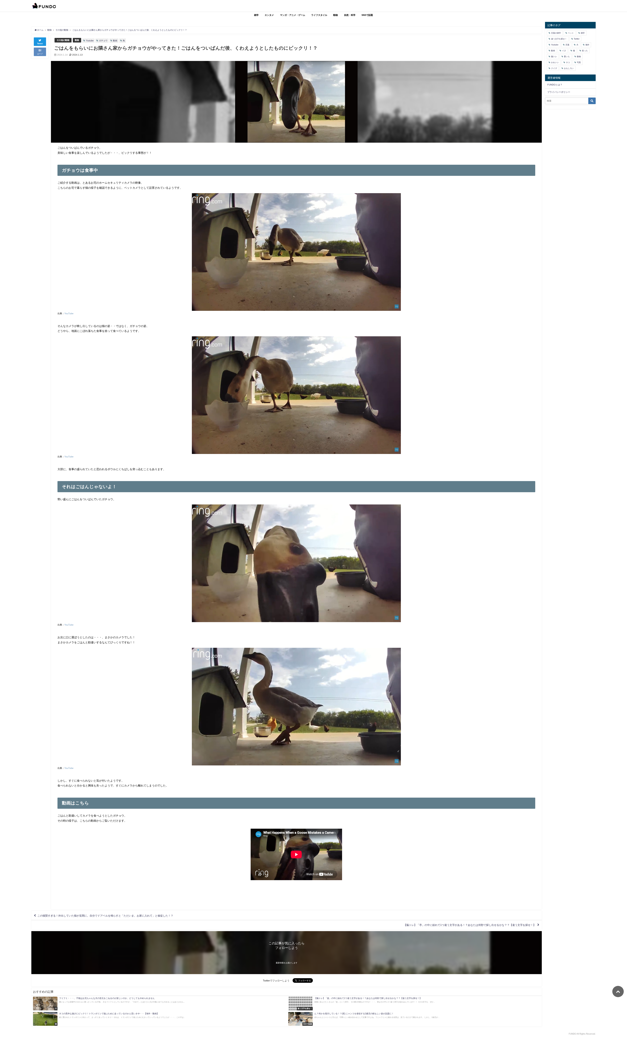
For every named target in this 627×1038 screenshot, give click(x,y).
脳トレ (554, 57)
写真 (579, 62)
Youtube (90, 41)
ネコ (568, 62)
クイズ (554, 68)
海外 (587, 45)
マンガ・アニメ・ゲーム (292, 15)
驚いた (567, 57)
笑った (585, 51)
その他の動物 (63, 40)
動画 (115, 41)
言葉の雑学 (556, 33)
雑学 (256, 15)
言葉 (567, 45)
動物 (335, 15)
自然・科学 (349, 15)
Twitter (576, 39)
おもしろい (569, 68)
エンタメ (269, 15)
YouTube (68, 313)
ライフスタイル (319, 15)
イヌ (564, 51)
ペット (571, 33)
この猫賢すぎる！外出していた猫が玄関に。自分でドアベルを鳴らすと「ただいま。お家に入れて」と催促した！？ (105, 915)
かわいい (555, 62)
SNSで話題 (367, 15)
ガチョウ (103, 41)
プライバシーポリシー (558, 92)
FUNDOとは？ (554, 85)
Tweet (40, 44)
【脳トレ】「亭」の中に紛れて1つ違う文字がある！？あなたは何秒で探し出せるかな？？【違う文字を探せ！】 (470, 925)
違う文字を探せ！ (559, 39)
